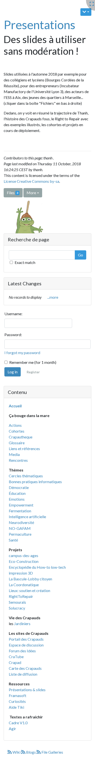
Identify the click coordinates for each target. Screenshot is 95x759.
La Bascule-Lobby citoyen (30, 578)
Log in (13, 371)
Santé (13, 540)
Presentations (39, 25)
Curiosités (17, 701)
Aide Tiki (16, 707)
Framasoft (17, 695)
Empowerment (21, 505)
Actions (15, 425)
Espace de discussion (26, 645)
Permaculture (20, 534)
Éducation (17, 493)
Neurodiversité (21, 522)
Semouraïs (17, 602)
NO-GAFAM (20, 528)
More (31, 192)
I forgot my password (22, 352)
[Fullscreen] (92, 4)
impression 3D (21, 573)
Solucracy (17, 608)
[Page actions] (85, 12)
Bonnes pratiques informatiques (35, 481)
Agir (12, 728)
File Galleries (52, 752)
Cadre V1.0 (18, 722)
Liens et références (24, 448)
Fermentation (20, 510)
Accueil (15, 405)
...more (52, 297)
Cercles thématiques (26, 475)
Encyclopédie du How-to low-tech (37, 567)
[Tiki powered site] (26, 223)
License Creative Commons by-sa (31, 181)
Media (14, 454)
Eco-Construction (23, 561)
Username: (13, 313)
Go (80, 255)
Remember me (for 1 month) (32, 362)
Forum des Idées (22, 650)
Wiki (16, 752)
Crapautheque (20, 437)
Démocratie (19, 487)
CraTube (16, 656)
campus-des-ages (23, 555)
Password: (13, 334)
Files (12, 192)
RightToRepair (21, 596)
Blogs (31, 752)
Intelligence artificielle (27, 516)
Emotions (17, 499)
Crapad (15, 662)
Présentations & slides (27, 689)
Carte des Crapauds (25, 668)
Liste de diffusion (23, 674)
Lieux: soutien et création (29, 590)
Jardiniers (22, 623)
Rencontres (18, 460)
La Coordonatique (24, 584)
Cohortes (16, 431)
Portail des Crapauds (26, 639)
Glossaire (17, 442)
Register (33, 372)
